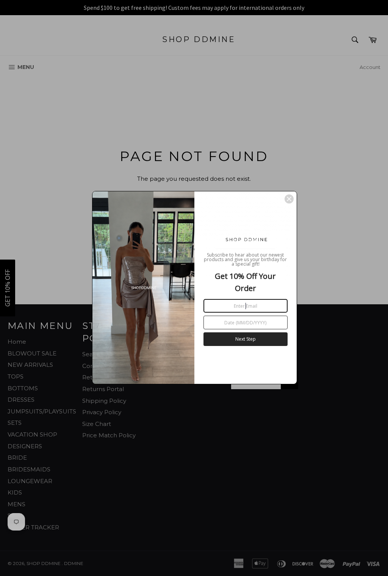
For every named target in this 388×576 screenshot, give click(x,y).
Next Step (245, 339)
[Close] (289, 198)
